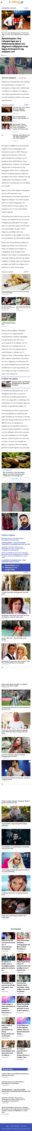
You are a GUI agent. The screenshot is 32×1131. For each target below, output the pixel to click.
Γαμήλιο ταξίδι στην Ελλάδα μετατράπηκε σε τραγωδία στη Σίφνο (21, 383)
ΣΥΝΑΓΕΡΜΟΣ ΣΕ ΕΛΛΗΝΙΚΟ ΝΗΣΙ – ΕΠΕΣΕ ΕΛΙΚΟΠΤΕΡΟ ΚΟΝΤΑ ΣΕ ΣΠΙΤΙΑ (14, 560)
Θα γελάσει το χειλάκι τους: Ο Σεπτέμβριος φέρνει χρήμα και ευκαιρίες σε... (8, 966)
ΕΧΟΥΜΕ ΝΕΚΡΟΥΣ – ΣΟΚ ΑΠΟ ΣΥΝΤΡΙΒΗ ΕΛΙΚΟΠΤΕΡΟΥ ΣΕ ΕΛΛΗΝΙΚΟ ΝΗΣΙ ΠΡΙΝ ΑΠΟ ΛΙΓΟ (16, 543)
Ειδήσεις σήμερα (8, 535)
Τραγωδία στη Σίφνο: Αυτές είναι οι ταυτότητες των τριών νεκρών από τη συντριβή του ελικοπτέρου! (13, 548)
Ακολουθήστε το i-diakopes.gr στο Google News (12, 567)
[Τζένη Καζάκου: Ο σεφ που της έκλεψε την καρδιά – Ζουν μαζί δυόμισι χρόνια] (8, 978)
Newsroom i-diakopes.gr (9, 77)
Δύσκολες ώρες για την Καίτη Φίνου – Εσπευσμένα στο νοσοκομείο (13, 539)
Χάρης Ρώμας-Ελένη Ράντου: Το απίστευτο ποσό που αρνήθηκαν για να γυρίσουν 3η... (23, 966)
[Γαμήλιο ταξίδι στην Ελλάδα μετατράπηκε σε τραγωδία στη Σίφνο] (6, 384)
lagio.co (28, 1128)
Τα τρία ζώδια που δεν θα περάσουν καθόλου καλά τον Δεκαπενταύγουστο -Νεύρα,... (23, 1030)
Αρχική (7, 1126)
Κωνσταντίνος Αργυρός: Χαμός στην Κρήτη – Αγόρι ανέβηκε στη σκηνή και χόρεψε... (23, 987)
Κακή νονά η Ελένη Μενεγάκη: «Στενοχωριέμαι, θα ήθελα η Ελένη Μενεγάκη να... (23, 945)
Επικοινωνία (23, 1126)
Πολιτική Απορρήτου (14, 1126)
